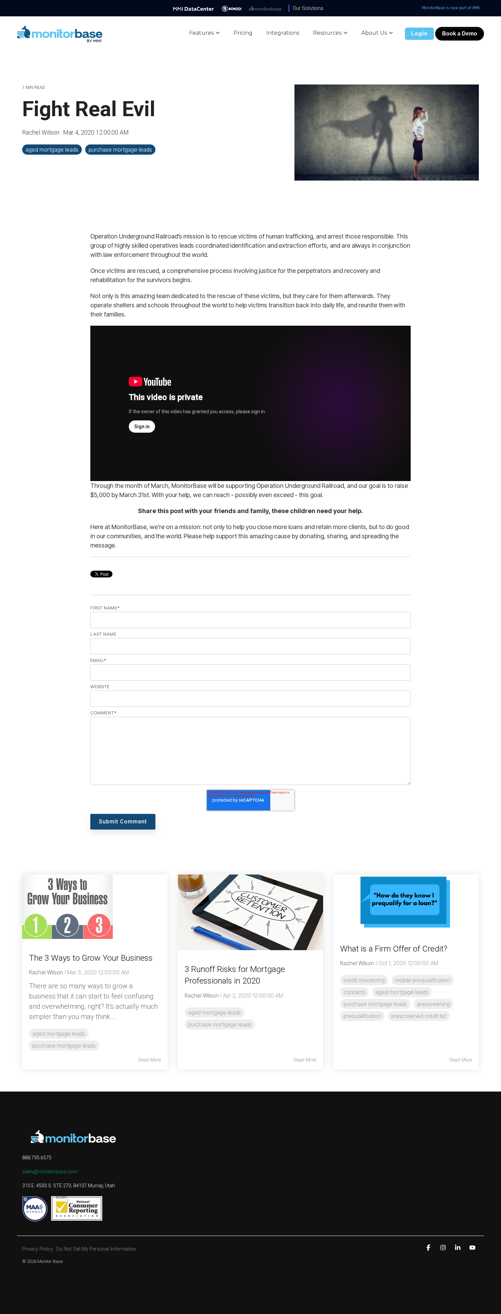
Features (201, 33)
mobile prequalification (422, 980)
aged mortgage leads (52, 149)
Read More (149, 1060)
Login (419, 33)
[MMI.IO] (193, 8)
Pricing (243, 33)
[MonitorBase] (265, 8)
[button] (429, 1247)
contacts (354, 992)
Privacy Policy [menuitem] (37, 1249)
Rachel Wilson (41, 132)
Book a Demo (459, 33)
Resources (327, 33)
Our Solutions (308, 8)
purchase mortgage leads (120, 149)
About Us (374, 33)
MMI (476, 7)
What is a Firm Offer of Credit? (393, 949)
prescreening (433, 1004)
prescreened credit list (418, 1015)
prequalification (362, 1015)
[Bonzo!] (232, 8)
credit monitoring (364, 980)
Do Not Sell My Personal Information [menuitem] (96, 1249)
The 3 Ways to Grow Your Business (91, 958)
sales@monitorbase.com (49, 1171)
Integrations (282, 33)
